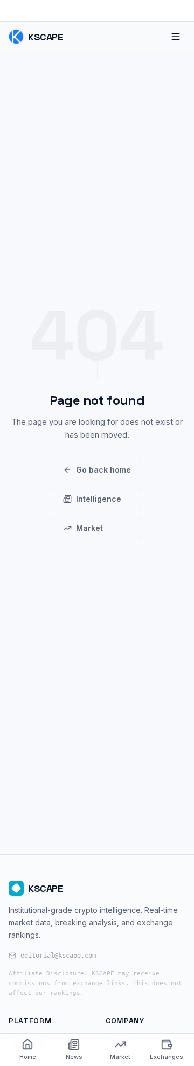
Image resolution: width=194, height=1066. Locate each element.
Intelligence (98, 498)
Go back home (103, 469)
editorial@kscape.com (58, 955)
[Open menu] (175, 36)
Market (89, 527)
